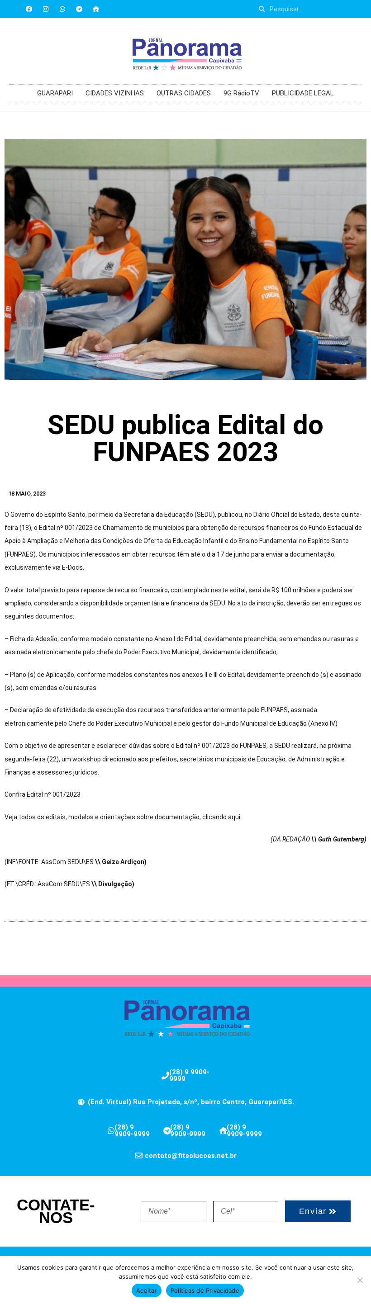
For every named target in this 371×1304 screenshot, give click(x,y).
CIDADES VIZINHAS (115, 93)
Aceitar (146, 1290)
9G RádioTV (241, 93)
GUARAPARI (55, 93)
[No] (359, 1280)
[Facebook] (29, 9)
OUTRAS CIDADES (184, 93)
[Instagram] (45, 9)
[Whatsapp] (62, 9)
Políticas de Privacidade (205, 1290)
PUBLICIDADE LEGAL (303, 93)
